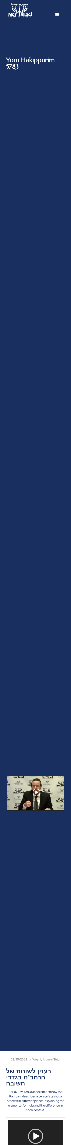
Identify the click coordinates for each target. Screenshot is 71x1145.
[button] (57, 14)
